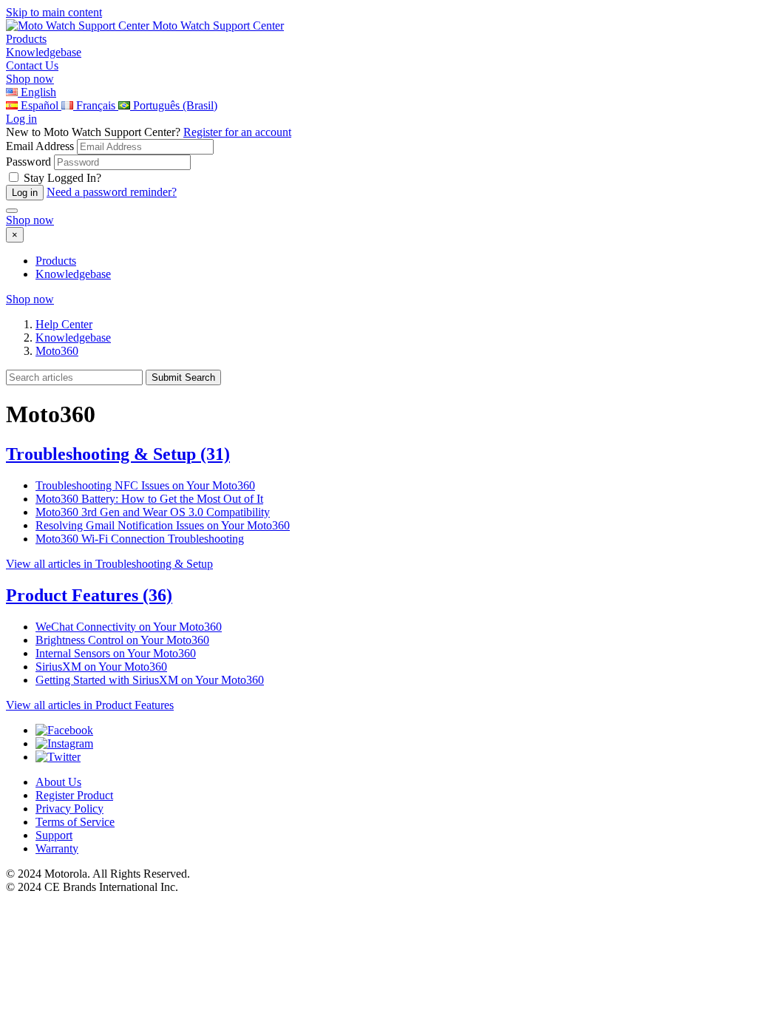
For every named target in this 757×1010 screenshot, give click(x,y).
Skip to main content (54, 12)
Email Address (40, 146)
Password (28, 161)
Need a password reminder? (112, 192)
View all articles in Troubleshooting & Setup (109, 563)
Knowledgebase (73, 274)
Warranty (56, 848)
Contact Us (32, 65)
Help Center (63, 324)
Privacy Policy (69, 808)
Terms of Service (75, 822)
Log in (21, 118)
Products (55, 260)
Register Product (74, 795)
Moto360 (56, 351)
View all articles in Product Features (90, 705)
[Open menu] (12, 211)
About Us (58, 782)
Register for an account (237, 132)
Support (53, 835)
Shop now (30, 78)
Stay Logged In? (62, 178)
